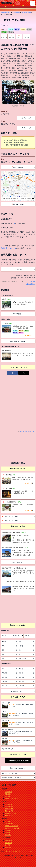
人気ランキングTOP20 (10, 516)
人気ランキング (26, 128)
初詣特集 (8, 832)
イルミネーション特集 (12, 828)
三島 (13, 223)
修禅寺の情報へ (17, 314)
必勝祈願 (4, 681)
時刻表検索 (8, 792)
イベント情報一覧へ (17, 562)
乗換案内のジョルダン (13, 851)
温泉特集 (8, 835)
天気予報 (26, 37)
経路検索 (8, 794)
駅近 (10, 32)
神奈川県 (16, 636)
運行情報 (8, 796)
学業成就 (4, 673)
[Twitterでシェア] (23, 373)
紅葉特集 (8, 830)
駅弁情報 (8, 845)
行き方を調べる (18, 167)
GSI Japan (21, 198)
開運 (11, 29)
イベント (4, 37)
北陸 (3, 650)
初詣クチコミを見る (8, 749)
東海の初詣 (16, 12)
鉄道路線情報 (9, 806)
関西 (3, 654)
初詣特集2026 (7, 3)
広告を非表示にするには (26, 431)
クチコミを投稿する (17, 269)
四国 (3, 658)
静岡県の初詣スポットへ (10, 773)
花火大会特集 (9, 823)
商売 (23, 29)
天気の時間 (8, 843)
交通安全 (21, 677)
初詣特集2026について (17, 768)
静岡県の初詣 (26, 12)
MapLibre (13, 198)
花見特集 (8, 821)
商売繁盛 (4, 677)
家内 (4, 32)
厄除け (21, 669)
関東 (3, 646)
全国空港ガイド (10, 815)
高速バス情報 (9, 811)
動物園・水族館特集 (11, 826)
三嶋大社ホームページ (8, 248)
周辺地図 (11, 37)
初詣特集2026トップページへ (11, 777)
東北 (20, 641)
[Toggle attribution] (33, 198)
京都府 (26, 636)
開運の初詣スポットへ (17, 341)
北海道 (4, 641)
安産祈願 (21, 685)
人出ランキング (26, 118)
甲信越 (21, 646)
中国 (20, 654)
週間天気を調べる (18, 204)
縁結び (21, 673)
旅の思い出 (8, 847)
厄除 (17, 29)
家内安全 (4, 685)
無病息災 (21, 681)
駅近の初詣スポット (17, 691)
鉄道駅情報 (8, 804)
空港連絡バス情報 (10, 813)
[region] (18, 186)
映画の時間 (8, 840)
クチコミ (19, 37)
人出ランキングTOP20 (10, 520)
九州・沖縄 (22, 658)
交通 (30, 29)
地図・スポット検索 (11, 798)
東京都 (4, 636)
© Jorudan (28, 198)
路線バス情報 (9, 809)
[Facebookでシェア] (12, 373)
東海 (20, 650)
